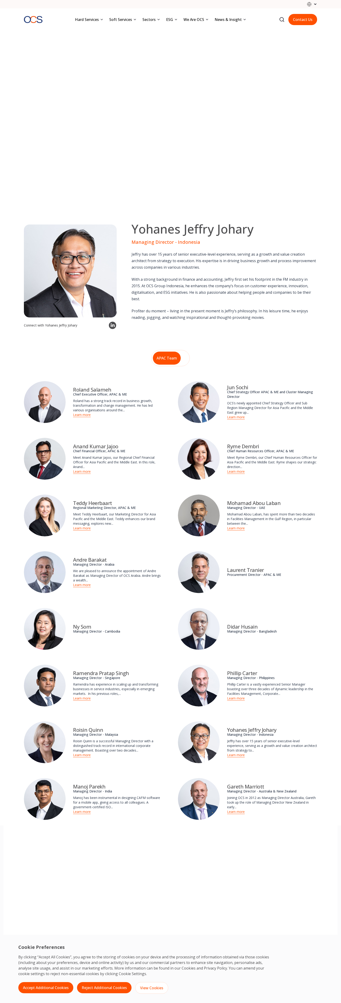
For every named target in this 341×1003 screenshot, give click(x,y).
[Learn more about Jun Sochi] (199, 402)
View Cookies (151, 987)
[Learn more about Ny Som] (45, 629)
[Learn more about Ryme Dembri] (199, 459)
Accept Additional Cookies (46, 987)
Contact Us (302, 19)
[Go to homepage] (33, 19)
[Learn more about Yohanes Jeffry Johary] (199, 742)
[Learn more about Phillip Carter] (199, 685)
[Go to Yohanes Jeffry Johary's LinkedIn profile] (112, 325)
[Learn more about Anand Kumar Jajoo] (45, 459)
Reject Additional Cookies (104, 987)
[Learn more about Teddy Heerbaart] (45, 515)
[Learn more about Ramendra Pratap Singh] (45, 685)
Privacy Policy (215, 968)
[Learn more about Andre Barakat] (45, 572)
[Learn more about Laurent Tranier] (199, 572)
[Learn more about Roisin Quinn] (45, 742)
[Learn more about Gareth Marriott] (199, 799)
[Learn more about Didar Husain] (199, 629)
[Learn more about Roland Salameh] (45, 402)
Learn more (82, 414)
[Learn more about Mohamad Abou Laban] (199, 515)
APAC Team (167, 358)
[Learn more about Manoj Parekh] (45, 799)
